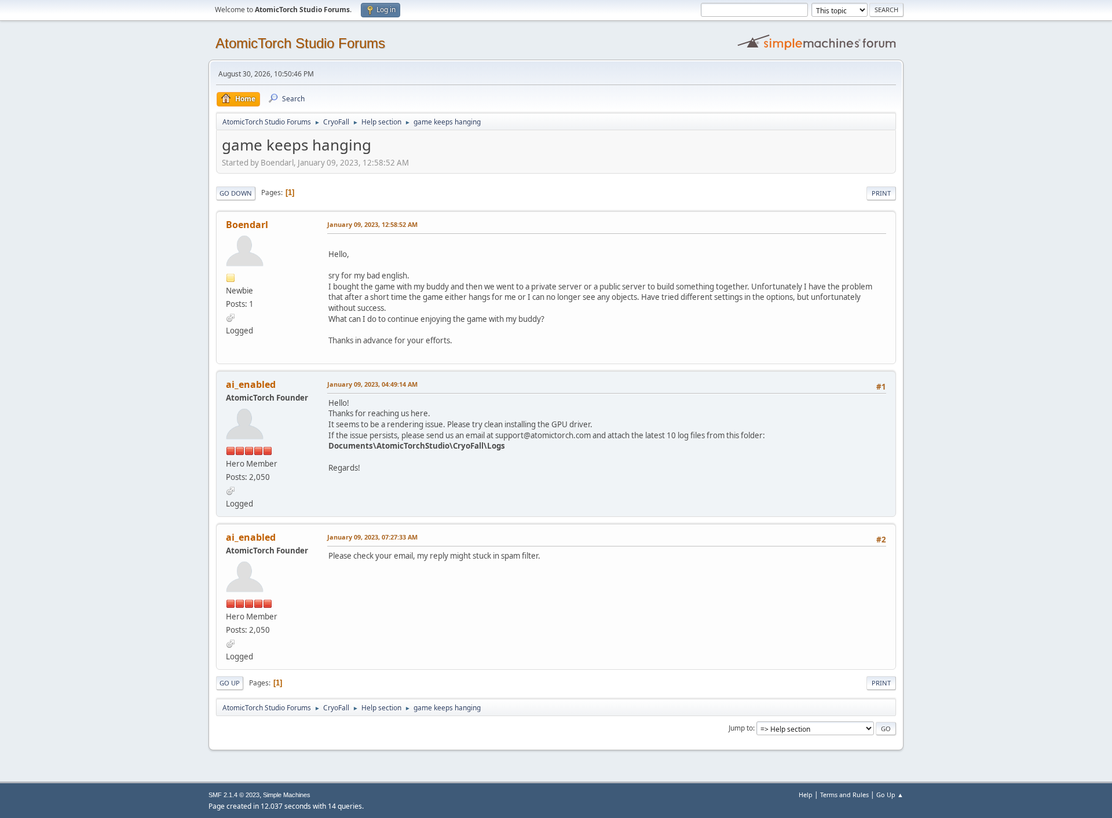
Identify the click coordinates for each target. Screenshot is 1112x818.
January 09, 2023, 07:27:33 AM (372, 537)
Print (881, 193)
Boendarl (247, 224)
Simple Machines (286, 794)
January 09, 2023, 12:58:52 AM (372, 224)
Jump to (741, 728)
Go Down (236, 193)
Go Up (230, 682)
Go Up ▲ (890, 794)
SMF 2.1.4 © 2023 (234, 794)
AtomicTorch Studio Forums (300, 43)
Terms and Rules (844, 794)
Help (806, 794)
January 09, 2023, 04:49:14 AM (372, 384)
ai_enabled (251, 384)
